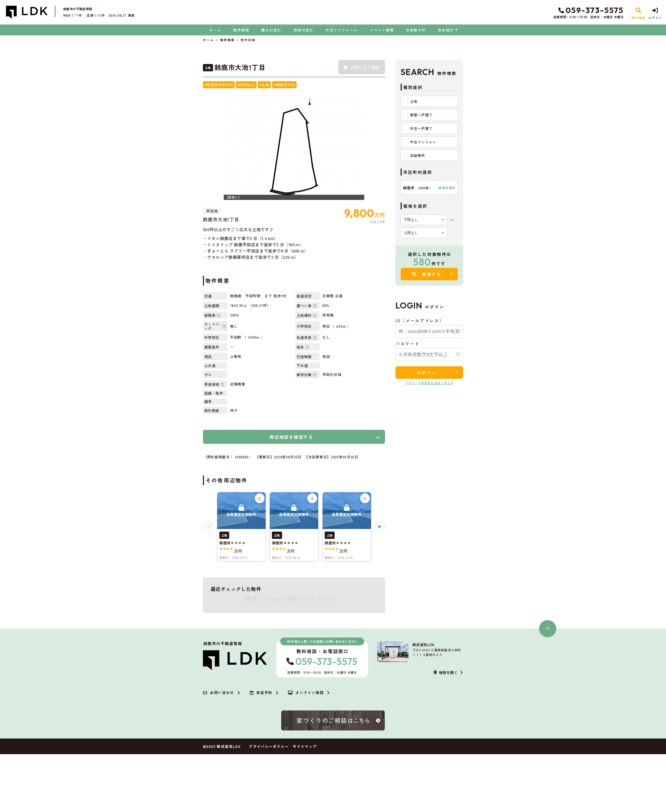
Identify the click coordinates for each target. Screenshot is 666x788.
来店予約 (264, 693)
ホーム (215, 30)
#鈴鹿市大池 (284, 84)
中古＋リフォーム (341, 30)
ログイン (426, 372)
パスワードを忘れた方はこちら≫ (429, 383)
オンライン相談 (310, 693)
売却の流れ (303, 30)
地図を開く (448, 672)
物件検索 (241, 30)
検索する (431, 274)
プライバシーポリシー (269, 746)
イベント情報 (382, 30)
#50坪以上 (246, 84)
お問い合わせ (222, 693)
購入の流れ (271, 30)
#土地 (264, 84)
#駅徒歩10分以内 (218, 84)
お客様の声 (416, 30)
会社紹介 (446, 30)
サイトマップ (305, 746)
